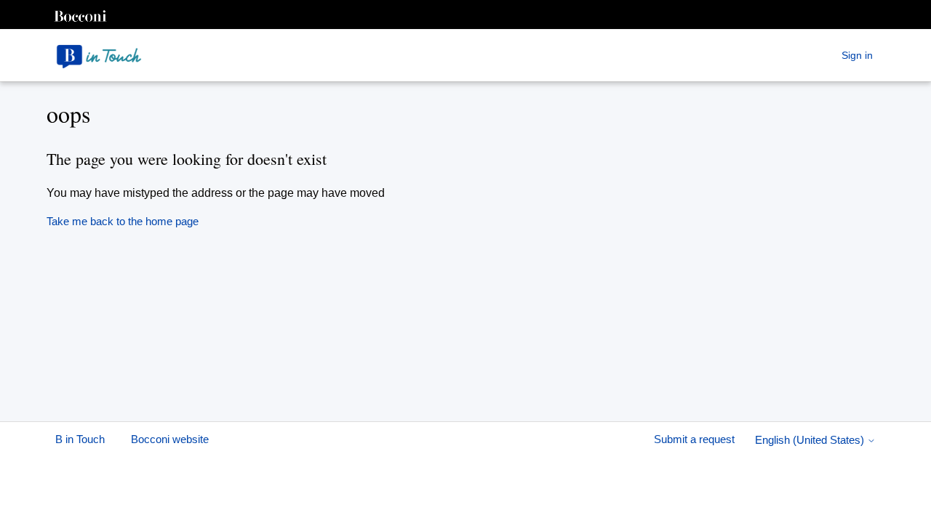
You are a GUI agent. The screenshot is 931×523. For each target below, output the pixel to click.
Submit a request (696, 439)
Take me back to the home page (123, 221)
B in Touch (80, 439)
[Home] (99, 55)
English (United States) (811, 440)
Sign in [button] (857, 55)
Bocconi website (170, 439)
